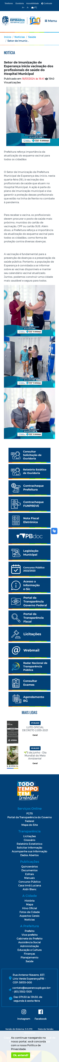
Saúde (32, 36)
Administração (29, 946)
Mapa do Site (29, 824)
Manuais (29, 877)
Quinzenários (29, 866)
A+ (23, 7)
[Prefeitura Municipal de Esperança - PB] (21, 20)
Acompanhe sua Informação (29, 851)
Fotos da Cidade (30, 911)
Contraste (47, 3)
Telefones (9, 3)
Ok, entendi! (20, 1055)
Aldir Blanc (30, 889)
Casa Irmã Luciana (29, 885)
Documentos (29, 870)
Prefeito (29, 930)
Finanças (29, 953)
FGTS (29, 813)
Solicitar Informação (29, 847)
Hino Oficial (29, 908)
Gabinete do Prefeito (29, 938)
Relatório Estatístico (29, 843)
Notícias (19, 36)
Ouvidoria (19, 3)
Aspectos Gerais (29, 915)
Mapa (29, 904)
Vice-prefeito (30, 934)
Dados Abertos (29, 855)
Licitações (29, 836)
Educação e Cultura (29, 949)
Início (7, 36)
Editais (29, 874)
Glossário (29, 839)
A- (28, 7)
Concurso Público (30, 881)
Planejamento (29, 957)
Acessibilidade (32, 3)
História (29, 900)
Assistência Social (29, 942)
